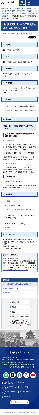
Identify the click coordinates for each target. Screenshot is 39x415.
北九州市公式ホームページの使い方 (10, 383)
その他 (7, 292)
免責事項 (22, 382)
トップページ (15, 8)
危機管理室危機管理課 (11, 258)
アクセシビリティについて (10, 387)
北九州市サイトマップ (10, 392)
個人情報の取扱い (25, 392)
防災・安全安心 (27, 8)
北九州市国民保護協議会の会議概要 (18, 284)
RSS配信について (9, 396)
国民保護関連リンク (12, 288)
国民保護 (11, 13)
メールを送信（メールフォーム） (15, 270)
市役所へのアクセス (20, 402)
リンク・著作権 (24, 387)
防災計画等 (21, 11)
